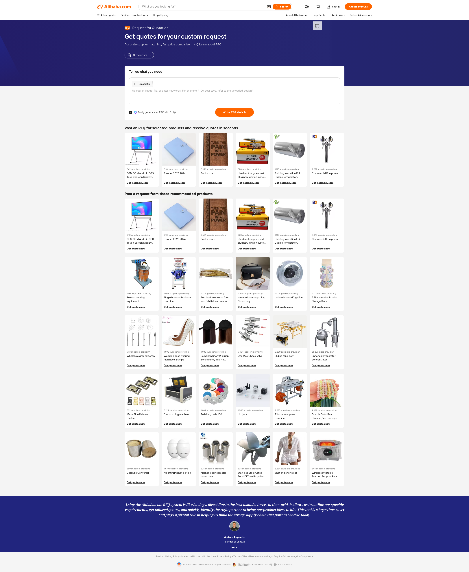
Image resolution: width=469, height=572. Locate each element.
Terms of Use (240, 556)
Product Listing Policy (168, 556)
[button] (269, 6)
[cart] (319, 7)
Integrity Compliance (302, 556)
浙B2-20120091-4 (283, 564)
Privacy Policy (224, 556)
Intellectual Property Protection (198, 556)
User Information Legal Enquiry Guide (269, 556)
